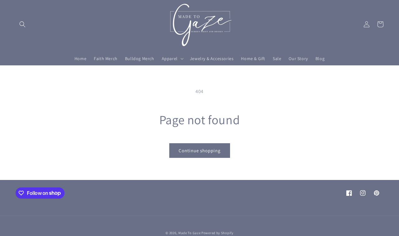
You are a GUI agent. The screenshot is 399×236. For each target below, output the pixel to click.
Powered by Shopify (217, 233)
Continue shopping (200, 150)
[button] (22, 24)
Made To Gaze (189, 233)
